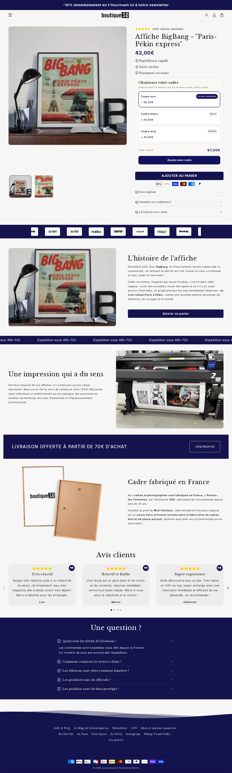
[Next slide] (227, 587)
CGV (134, 728)
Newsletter (120, 728)
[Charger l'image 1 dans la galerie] (20, 186)
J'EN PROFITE (205, 446)
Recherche (66, 734)
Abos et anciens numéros (158, 728)
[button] (207, 15)
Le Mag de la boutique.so (91, 728)
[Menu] (10, 15)
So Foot (82, 734)
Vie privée (116, 740)
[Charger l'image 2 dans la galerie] (44, 186)
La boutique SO (110, 768)
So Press (116, 734)
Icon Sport (99, 734)
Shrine (135, 768)
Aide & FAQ (61, 728)
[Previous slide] (4, 587)
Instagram (133, 734)
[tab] (111, 609)
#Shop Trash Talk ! (157, 734)
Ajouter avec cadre (179, 160)
